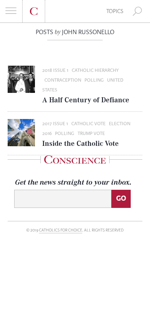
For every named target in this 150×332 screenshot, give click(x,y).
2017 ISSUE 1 (55, 123)
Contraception (62, 80)
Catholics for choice (60, 230)
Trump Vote (91, 133)
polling (94, 80)
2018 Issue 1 (55, 70)
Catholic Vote (88, 123)
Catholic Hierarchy (95, 70)
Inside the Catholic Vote (80, 143)
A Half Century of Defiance (85, 99)
